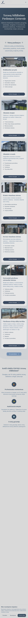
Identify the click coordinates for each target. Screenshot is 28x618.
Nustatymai (13, 615)
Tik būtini (4, 615)
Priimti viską (22, 615)
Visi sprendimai (13, 354)
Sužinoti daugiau (13, 94)
